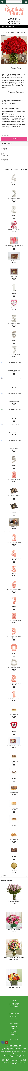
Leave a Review (14, 1029)
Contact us (14, 1026)
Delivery (14, 1028)
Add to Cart (14, 139)
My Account (14, 1034)
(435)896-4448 (15, 23)
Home (2, 26)
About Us (14, 1025)
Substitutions (14, 1033)
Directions (14, 1008)
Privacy (14, 1031)
